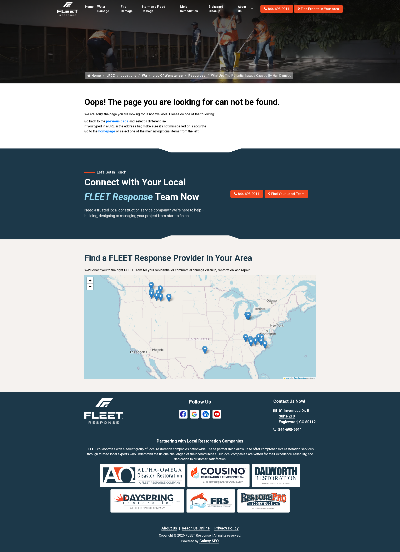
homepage (106, 131)
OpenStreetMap (300, 378)
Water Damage (103, 9)
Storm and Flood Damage (153, 9)
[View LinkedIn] (205, 414)
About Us (242, 9)
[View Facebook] (183, 414)
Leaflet (288, 378)
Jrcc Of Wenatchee (167, 76)
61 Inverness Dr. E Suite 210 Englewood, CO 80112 (297, 416)
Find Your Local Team (287, 194)
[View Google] (194, 414)
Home (89, 6)
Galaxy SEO (209, 541)
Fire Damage (126, 9)
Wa (144, 76)
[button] (168, 297)
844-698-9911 (278, 9)
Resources (196, 76)
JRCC (110, 76)
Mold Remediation (189, 9)
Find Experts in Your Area (320, 9)
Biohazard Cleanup (216, 9)
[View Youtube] (217, 414)
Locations (128, 76)
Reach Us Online (196, 528)
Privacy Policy (226, 528)
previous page (117, 121)
